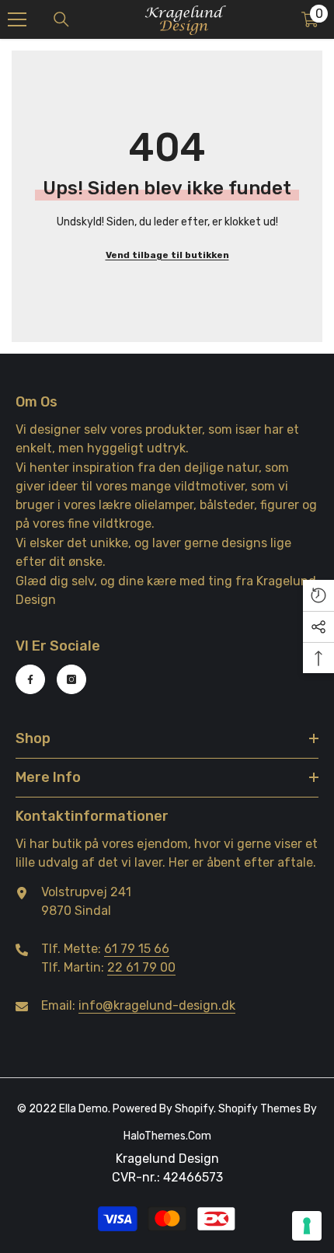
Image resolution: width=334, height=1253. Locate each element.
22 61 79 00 (141, 967)
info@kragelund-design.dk (156, 1005)
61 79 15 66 (136, 948)
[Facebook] (30, 679)
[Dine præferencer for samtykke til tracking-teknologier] (307, 1226)
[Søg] (61, 19)
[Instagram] (71, 679)
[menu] (17, 19)
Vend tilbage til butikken (167, 255)
